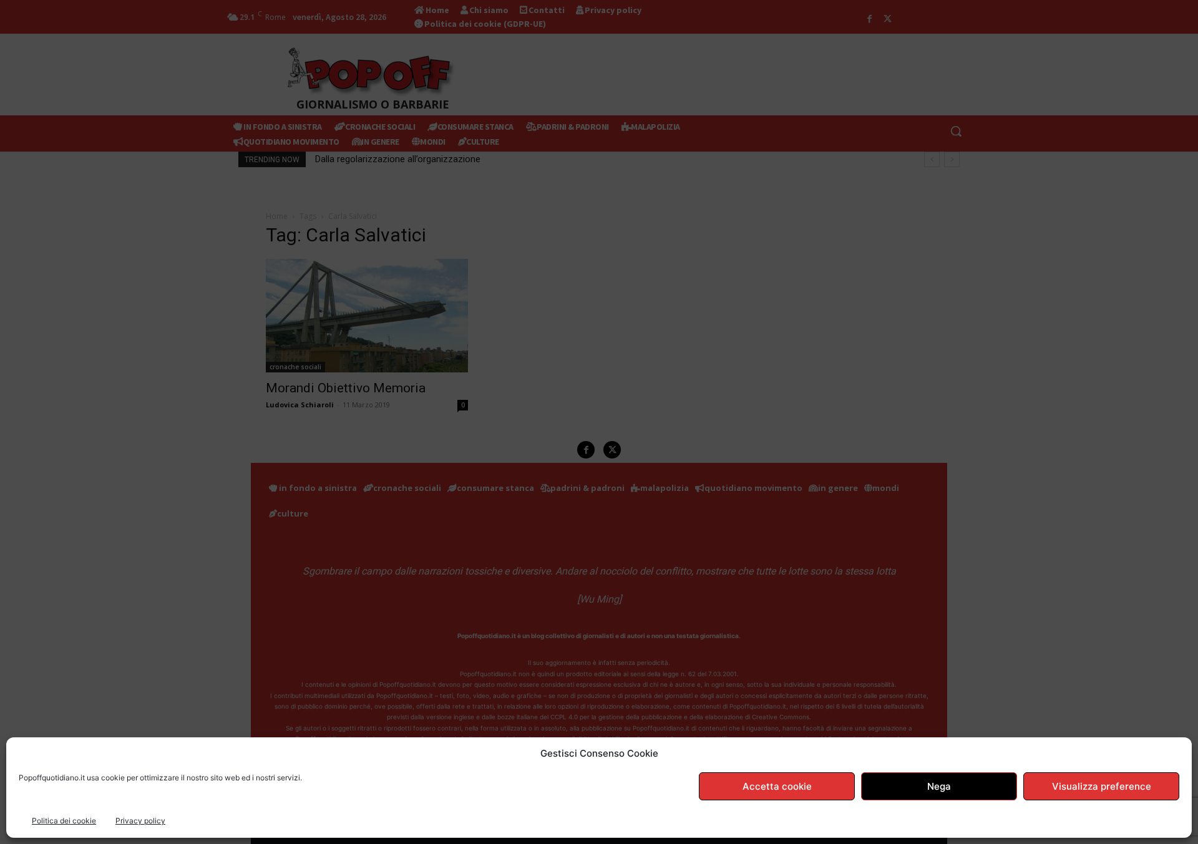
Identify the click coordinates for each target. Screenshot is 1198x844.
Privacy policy (140, 820)
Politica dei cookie (64, 820)
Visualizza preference (1101, 786)
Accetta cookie (777, 786)
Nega (939, 786)
